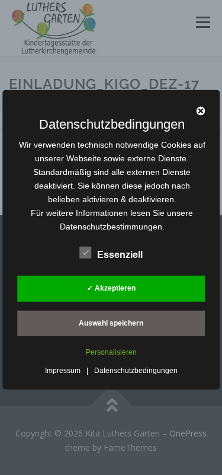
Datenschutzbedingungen (136, 370)
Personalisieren (111, 352)
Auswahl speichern (111, 323)
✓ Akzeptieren (111, 288)
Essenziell (120, 255)
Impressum (63, 370)
